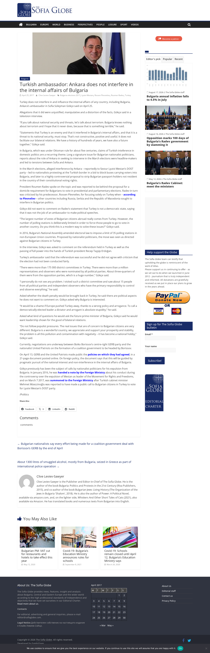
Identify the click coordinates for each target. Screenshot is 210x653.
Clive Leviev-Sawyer (47, 95)
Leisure (112, 24)
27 (109, 617)
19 (104, 612)
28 (114, 617)
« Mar (103, 625)
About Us (166, 586)
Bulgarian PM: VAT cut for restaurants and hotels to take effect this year (36, 556)
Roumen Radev (117, 95)
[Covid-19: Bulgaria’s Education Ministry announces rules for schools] (78, 528)
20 (109, 612)
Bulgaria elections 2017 (70, 95)
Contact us (167, 595)
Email (149, 334)
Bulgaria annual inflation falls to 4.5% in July (168, 98)
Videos (135, 24)
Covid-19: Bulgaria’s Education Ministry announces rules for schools (76, 556)
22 (119, 612)
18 (99, 612)
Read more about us (27, 603)
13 (109, 606)
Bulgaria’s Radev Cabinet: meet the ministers (165, 184)
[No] (206, 648)
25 (99, 617)
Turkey (128, 95)
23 (124, 612)
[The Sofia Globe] (20, 24)
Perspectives (85, 24)
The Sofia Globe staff (175, 92)
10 (94, 606)
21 (114, 612)
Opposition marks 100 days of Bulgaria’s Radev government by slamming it (168, 141)
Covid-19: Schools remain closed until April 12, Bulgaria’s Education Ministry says (120, 556)
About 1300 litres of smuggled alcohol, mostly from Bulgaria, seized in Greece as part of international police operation (74, 464)
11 (99, 606)
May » (110, 625)
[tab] (153, 60)
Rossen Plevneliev (102, 95)
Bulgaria (31, 24)
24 (94, 617)
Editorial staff (169, 590)
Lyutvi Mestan (87, 95)
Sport (123, 24)
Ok (180, 648)
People (100, 24)
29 (119, 617)
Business (69, 24)
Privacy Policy (169, 600)
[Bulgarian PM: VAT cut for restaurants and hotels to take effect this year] (37, 528)
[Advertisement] (169, 220)
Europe (44, 24)
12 (104, 606)
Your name (151, 346)
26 (104, 617)
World (56, 24)
